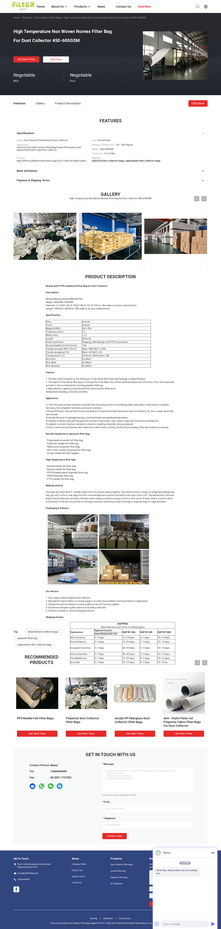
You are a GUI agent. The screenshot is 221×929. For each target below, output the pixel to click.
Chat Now (56, 59)
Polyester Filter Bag (118, 877)
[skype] (60, 786)
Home (16, 17)
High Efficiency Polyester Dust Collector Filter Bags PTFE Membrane (132, 722)
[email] (32, 786)
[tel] (69, 786)
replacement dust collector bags (34, 644)
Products (27, 17)
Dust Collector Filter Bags (48, 17)
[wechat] (51, 786)
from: (107, 802)
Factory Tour (77, 870)
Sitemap (93, 918)
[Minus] (213, 853)
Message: (109, 764)
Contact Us (77, 882)
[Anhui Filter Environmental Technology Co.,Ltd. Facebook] (16, 889)
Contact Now (114, 836)
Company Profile (79, 864)
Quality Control (78, 876)
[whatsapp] (41, 786)
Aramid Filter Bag (118, 871)
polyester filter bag (27, 638)
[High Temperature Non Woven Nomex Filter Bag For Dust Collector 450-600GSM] (175, 55)
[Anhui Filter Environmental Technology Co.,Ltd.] (23, 6)
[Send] (212, 923)
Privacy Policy (125, 918)
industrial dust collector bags (43, 631)
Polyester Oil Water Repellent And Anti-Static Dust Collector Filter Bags (183, 722)
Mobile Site (108, 918)
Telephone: (110, 818)
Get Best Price (26, 59)
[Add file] (157, 923)
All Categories (116, 883)
